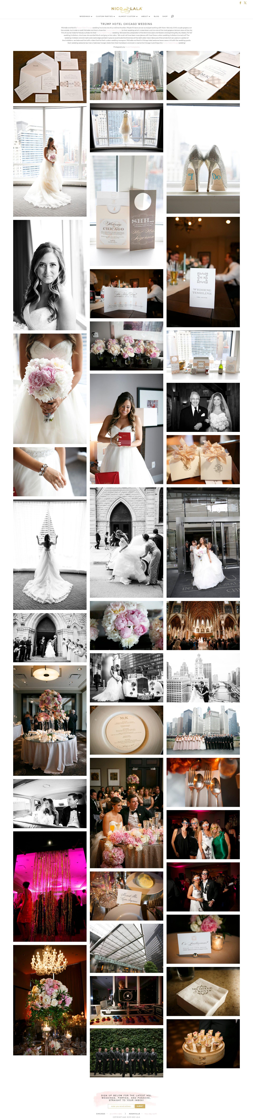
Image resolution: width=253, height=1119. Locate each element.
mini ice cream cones (203, 1043)
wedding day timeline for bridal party (126, 293)
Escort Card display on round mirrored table (50, 720)
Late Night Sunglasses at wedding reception (203, 886)
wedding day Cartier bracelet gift (50, 471)
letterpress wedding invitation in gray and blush (50, 77)
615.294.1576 (151, 1114)
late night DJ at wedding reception (126, 1000)
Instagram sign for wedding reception (203, 939)
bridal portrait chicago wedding (50, 161)
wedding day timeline (203, 272)
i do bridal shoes (203, 158)
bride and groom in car (50, 803)
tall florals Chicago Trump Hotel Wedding (50, 1000)
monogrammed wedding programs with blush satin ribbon (203, 459)
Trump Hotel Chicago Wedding (126, 948)
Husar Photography (132, 47)
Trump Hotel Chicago (84, 28)
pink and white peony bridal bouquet (126, 625)
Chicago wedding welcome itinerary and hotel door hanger (126, 211)
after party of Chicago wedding (203, 834)
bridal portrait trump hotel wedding (50, 275)
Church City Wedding (50, 637)
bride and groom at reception (126, 813)
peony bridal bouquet (50, 389)
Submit (140, 1106)
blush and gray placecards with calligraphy (126, 895)
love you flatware (203, 782)
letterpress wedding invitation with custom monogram (203, 75)
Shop (165, 16)
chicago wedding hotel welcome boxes (203, 355)
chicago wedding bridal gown (126, 127)
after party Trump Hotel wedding (50, 886)
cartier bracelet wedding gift (126, 429)
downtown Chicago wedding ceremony (203, 625)
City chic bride (203, 542)
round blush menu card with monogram (126, 730)
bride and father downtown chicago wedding (203, 407)
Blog (156, 16)
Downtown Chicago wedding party (203, 730)
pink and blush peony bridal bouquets (126, 345)
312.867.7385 (116, 1114)
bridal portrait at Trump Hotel (50, 555)
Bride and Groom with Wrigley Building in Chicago (203, 677)
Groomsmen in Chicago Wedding (126, 1052)
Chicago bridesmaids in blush (126, 75)
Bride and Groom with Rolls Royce (126, 677)
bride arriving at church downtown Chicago (126, 542)
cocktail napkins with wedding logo (203, 991)
